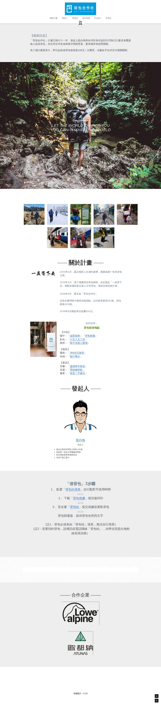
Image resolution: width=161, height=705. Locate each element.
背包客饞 (90, 335)
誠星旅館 (75, 335)
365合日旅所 (77, 352)
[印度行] (57, 237)
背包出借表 (72, 489)
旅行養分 (75, 356)
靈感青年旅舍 (77, 366)
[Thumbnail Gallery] (34, 214)
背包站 (74, 507)
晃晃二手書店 (77, 373)
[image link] (80, 23)
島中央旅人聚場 (79, 343)
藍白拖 (80, 440)
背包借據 (79, 498)
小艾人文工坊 (77, 339)
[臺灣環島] (127, 214)
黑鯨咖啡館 (76, 369)
